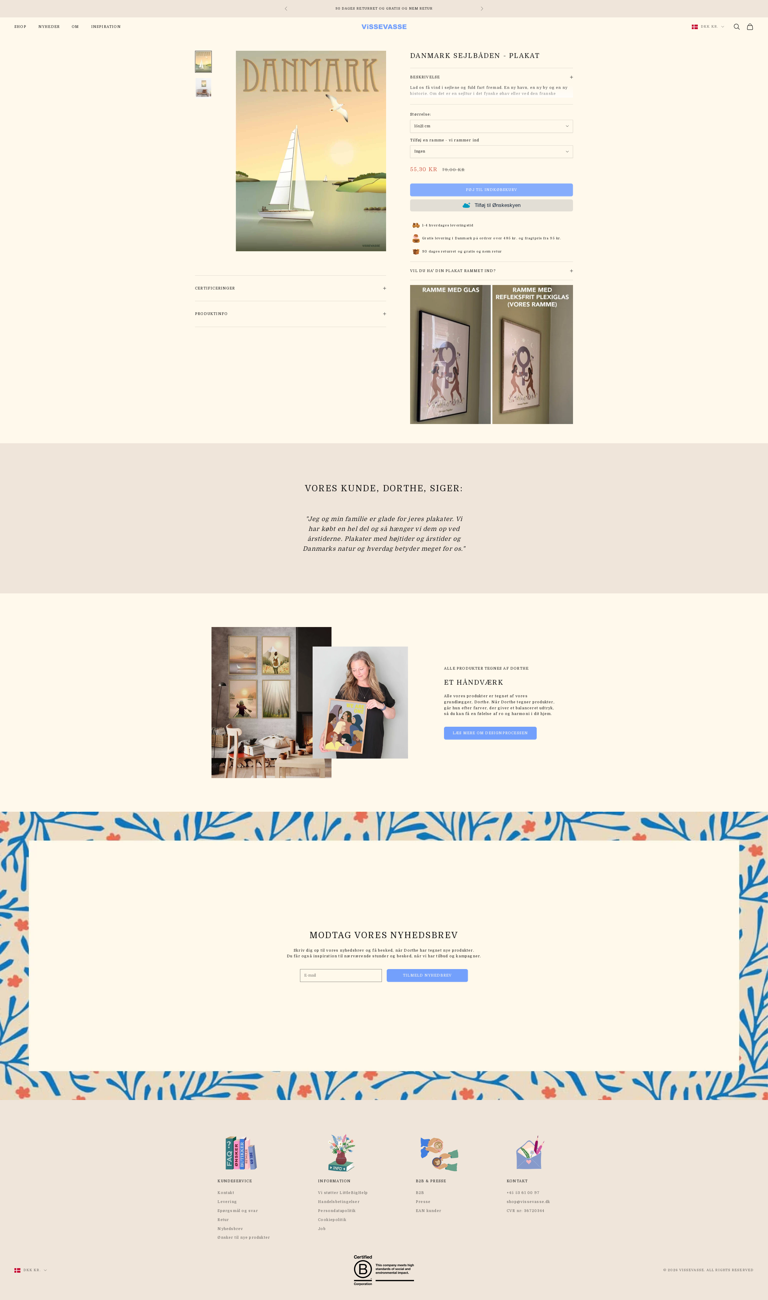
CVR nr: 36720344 (525, 1211)
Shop (20, 27)
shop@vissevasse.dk (528, 1202)
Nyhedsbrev (230, 1229)
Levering (227, 1202)
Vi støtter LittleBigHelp (343, 1193)
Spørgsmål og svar (238, 1211)
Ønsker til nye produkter (244, 1237)
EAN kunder (428, 1211)
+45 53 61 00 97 (523, 1193)
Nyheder (49, 27)
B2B (420, 1193)
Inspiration (106, 27)
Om (75, 27)
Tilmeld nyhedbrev (427, 975)
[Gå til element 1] (203, 62)
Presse (423, 1202)
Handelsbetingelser (339, 1202)
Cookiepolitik (332, 1220)
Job (322, 1229)
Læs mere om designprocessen (490, 733)
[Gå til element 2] (203, 88)
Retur (223, 1220)
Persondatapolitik (337, 1211)
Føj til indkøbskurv (491, 190)
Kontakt (226, 1193)
